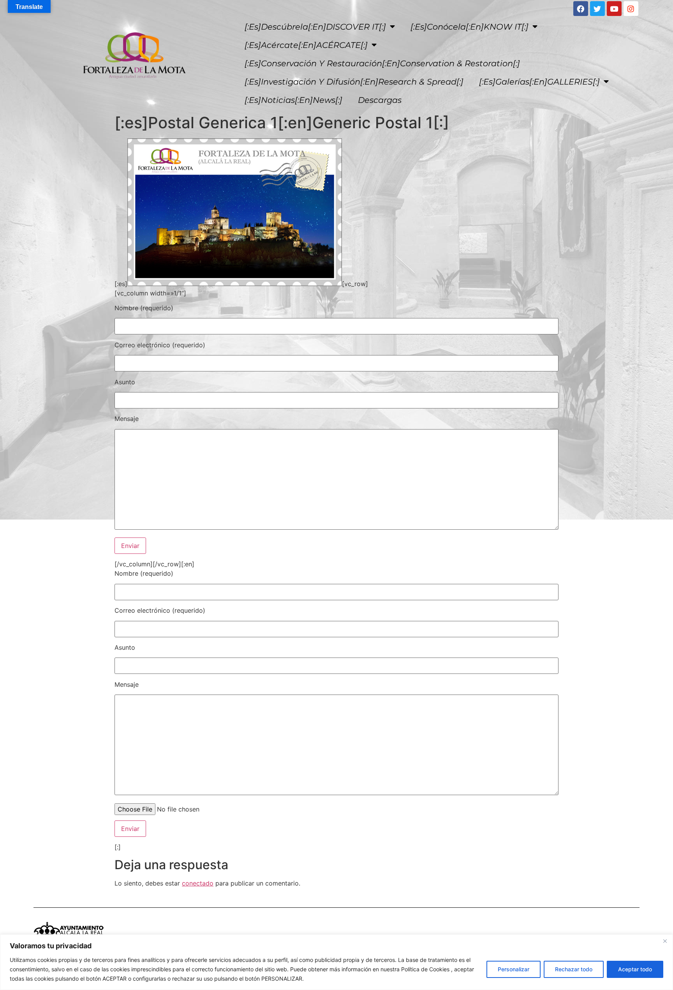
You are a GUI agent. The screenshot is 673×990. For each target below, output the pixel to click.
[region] (336, 962)
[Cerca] (664, 941)
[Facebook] (580, 8)
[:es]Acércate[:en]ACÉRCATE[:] (306, 45)
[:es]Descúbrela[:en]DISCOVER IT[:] (315, 27)
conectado (197, 883)
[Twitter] (597, 8)
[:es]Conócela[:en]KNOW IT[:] (469, 27)
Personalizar (513, 969)
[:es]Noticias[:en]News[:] (293, 100)
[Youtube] (614, 8)
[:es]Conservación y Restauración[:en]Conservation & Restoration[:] (382, 63)
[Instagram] (631, 8)
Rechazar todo (573, 969)
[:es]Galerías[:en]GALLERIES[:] (539, 82)
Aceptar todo (635, 969)
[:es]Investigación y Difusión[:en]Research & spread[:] (354, 82)
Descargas (380, 100)
